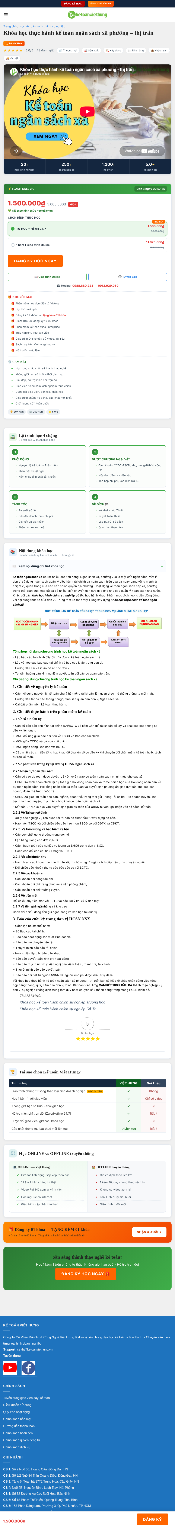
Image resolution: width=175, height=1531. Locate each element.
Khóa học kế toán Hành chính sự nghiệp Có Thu (59, 1009)
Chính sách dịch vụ (16, 1447)
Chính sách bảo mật (17, 1419)
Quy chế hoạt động (16, 1412)
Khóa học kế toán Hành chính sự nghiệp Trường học (62, 1002)
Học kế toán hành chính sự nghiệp (42, 26)
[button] (5, 15)
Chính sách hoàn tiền (18, 1433)
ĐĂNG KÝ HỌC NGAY (35, 261)
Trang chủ (10, 26)
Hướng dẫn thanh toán (19, 1426)
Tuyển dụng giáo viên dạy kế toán (26, 1398)
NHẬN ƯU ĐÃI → (149, 1232)
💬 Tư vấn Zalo (127, 276)
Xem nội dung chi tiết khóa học (38, 566)
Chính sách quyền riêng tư (21, 1440)
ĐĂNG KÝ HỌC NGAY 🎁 (85, 1274)
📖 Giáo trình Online (47, 276)
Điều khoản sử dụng (17, 1405)
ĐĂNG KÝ (152, 1519)
